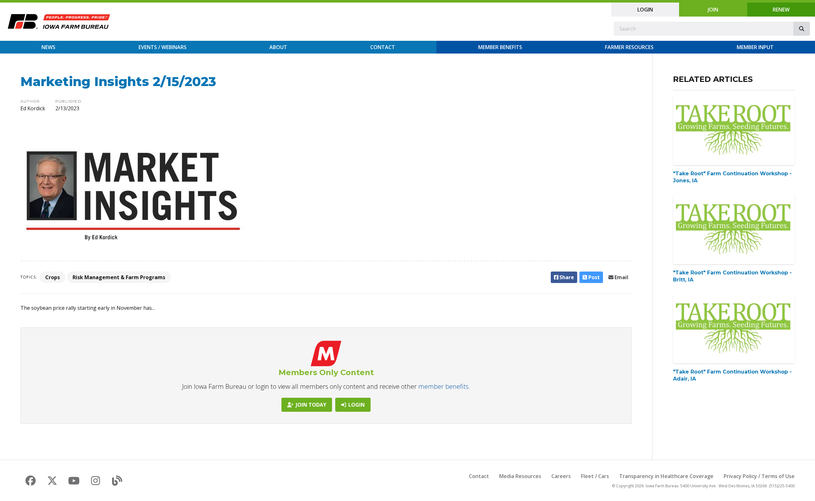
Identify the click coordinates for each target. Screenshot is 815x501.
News (48, 47)
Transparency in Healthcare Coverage (666, 476)
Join (713, 9)
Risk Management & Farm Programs (119, 277)
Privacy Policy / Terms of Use (759, 476)
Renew (781, 9)
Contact (382, 47)
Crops (52, 277)
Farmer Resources (629, 47)
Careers (561, 476)
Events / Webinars (162, 47)
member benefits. (444, 386)
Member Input (755, 47)
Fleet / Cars (595, 476)
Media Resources (520, 476)
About (278, 47)
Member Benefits (500, 47)
